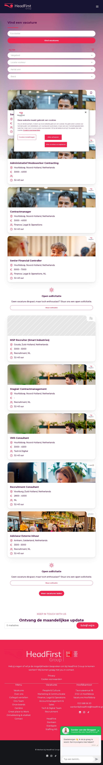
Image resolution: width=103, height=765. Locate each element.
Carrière (19, 708)
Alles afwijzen (53, 137)
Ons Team (19, 701)
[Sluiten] (85, 112)
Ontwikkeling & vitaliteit (19, 715)
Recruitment (51, 711)
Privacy (51, 675)
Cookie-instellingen (27, 137)
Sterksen (51, 722)
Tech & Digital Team (51, 708)
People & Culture (51, 690)
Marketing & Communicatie (51, 694)
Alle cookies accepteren (56, 144)
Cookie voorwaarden (51, 679)
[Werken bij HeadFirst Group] (18, 6)
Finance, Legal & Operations (51, 697)
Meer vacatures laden (51, 593)
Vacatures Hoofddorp (84, 697)
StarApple (51, 726)
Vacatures (19, 690)
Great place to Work (18, 711)
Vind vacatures (51, 40)
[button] (97, 6)
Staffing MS (51, 729)
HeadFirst (51, 719)
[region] (51, 130)
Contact (19, 719)
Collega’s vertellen (18, 697)
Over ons (18, 694)
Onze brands (18, 704)
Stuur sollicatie (51, 308)
